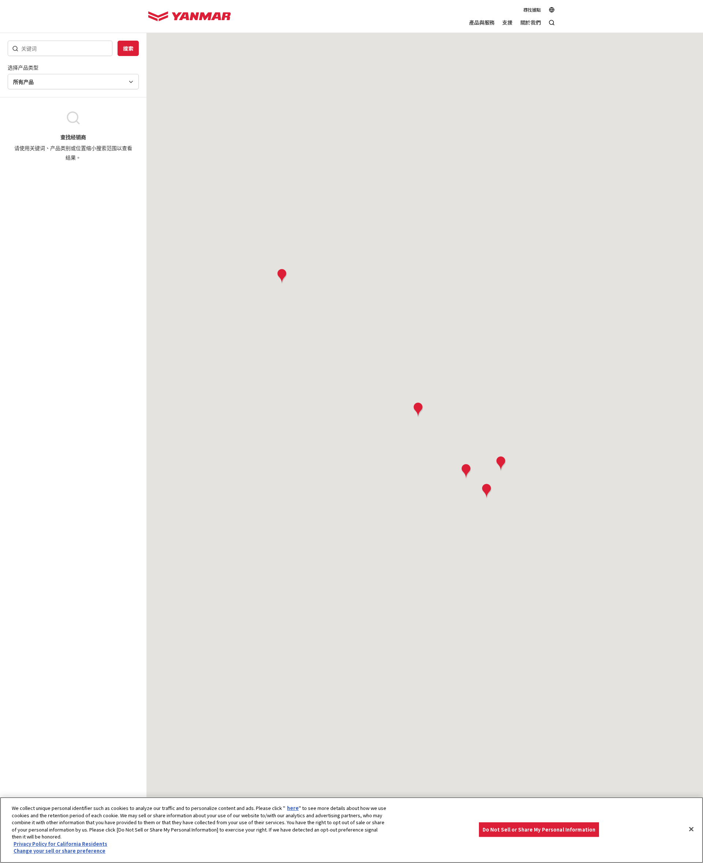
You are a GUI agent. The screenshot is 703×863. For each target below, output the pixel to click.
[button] (501, 463)
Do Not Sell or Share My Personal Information (539, 829)
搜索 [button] (128, 48)
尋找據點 (532, 10)
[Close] (691, 829)
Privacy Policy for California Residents (60, 843)
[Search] (551, 26)
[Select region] (551, 10)
